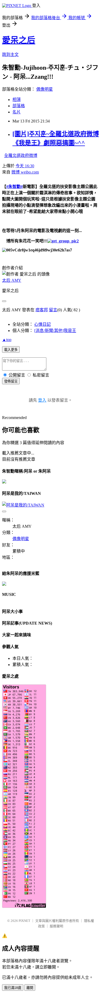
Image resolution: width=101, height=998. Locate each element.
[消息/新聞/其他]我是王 (55, 330)
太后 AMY (11, 280)
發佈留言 (11, 381)
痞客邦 (41, 310)
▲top (6, 339)
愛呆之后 (18, 40)
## (14, 186)
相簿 (16, 99)
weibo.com (25, 172)
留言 (53, 310)
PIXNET (24, 921)
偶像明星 (44, 89)
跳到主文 (10, 54)
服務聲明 (56, 926)
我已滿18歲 (12, 988)
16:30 (25, 166)
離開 (29, 988)
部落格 (18, 106)
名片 (16, 112)
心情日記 (42, 324)
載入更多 (11, 350)
